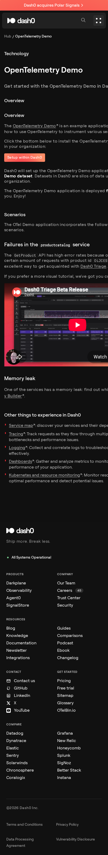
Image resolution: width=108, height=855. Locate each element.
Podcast (65, 642)
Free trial (65, 688)
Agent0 (13, 597)
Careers (69, 590)
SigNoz (64, 762)
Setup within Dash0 (24, 157)
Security (65, 605)
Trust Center (68, 597)
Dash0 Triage (93, 266)
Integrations (18, 657)
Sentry (12, 755)
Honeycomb (69, 747)
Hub (7, 36)
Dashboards (20, 461)
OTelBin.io (66, 710)
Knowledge (17, 635)
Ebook (63, 650)
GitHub (21, 688)
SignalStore (17, 605)
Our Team (66, 582)
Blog (10, 628)
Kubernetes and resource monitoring (44, 475)
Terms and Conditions (24, 824)
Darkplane (16, 582)
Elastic (12, 747)
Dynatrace (16, 740)
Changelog (67, 657)
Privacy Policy (67, 824)
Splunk (63, 755)
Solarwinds (17, 762)
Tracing (16, 433)
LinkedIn (22, 695)
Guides (64, 628)
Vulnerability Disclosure (75, 839)
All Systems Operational (31, 557)
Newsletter (16, 650)
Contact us (24, 680)
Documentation (21, 642)
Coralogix (15, 777)
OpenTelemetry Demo (34, 125)
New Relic (66, 740)
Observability (19, 590)
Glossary (65, 702)
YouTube (22, 710)
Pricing (64, 680)
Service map (21, 425)
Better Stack (69, 770)
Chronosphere (20, 770)
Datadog (14, 733)
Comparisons (70, 635)
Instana (64, 777)
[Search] (84, 20)
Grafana (65, 733)
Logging (17, 447)
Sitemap (65, 695)
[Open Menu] (98, 20)
